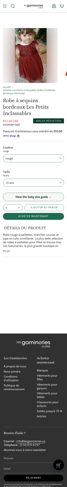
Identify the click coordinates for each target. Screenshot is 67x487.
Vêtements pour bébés (47, 395)
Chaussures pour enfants (47, 404)
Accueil (7, 87)
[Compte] (54, 6)
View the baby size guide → (33, 197)
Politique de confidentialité (50, 484)
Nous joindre (12, 371)
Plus (6, 251)
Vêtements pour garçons (47, 386)
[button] (13, 6)
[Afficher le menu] (5, 6)
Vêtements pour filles (47, 377)
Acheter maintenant (33, 216)
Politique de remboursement (14, 387)
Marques (42, 370)
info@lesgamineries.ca (30, 441)
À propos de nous (15, 366)
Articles (41, 416)
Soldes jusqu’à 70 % (49, 411)
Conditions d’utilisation (11, 378)
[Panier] (62, 6)
